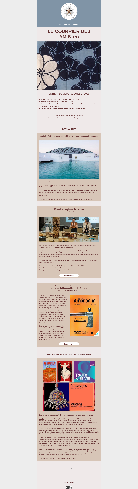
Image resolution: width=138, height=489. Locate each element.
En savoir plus (69, 275)
